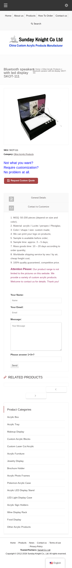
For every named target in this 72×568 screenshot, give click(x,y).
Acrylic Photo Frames (18, 475)
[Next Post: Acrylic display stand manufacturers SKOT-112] (36, 396)
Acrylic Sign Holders (17, 505)
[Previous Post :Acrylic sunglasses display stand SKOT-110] (56, 390)
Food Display (14, 519)
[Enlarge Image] (36, 90)
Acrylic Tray (13, 424)
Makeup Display (15, 431)
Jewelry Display (15, 461)
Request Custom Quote (23, 180)
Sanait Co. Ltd (44, 550)
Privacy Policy (36, 546)
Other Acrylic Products (24, 154)
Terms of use (55, 543)
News (31, 543)
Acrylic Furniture (15, 453)
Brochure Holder (16, 468)
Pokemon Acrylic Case (19, 483)
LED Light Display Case (19, 497)
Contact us (61, 15)
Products (30, 15)
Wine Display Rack (17, 512)
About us (18, 15)
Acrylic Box (13, 417)
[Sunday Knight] (36, 47)
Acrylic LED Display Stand (20, 490)
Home (8, 15)
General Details (38, 197)
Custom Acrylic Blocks (18, 439)
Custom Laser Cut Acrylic (20, 446)
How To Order (45, 15)
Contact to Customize (38, 206)
